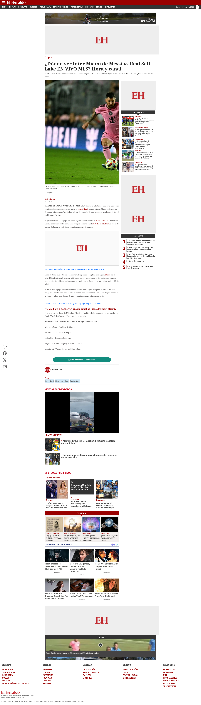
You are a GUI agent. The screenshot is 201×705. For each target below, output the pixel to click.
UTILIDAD (87, 665)
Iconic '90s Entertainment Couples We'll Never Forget (106, 566)
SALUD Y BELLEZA (91, 672)
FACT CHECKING (130, 675)
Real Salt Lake (102, 220)
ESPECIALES (48, 675)
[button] (5, 346)
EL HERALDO (169, 669)
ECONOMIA (7, 675)
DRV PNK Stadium (100, 223)
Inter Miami (83, 208)
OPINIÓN (47, 680)
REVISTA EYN (169, 683)
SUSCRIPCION (169, 686)
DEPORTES (47, 669)
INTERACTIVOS (129, 678)
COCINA (46, 672)
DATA (125, 672)
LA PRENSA (168, 672)
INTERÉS (47, 665)
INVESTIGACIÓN (130, 669)
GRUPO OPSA (169, 665)
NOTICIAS (6, 665)
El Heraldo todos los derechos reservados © (17, 695)
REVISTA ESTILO (170, 678)
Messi (108, 274)
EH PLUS (127, 665)
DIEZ (165, 675)
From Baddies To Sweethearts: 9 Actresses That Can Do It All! (56, 566)
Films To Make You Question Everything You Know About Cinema (56, 596)
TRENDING (47, 678)
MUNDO (6, 680)
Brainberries (57, 572)
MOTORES (87, 678)
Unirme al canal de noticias (83, 360)
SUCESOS (6, 678)
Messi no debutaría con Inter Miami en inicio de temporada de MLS (74, 269)
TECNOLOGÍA (89, 669)
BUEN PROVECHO (171, 680)
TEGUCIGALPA (8, 672)
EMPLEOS (87, 675)
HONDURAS (7, 669)
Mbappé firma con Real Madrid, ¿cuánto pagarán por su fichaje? (73, 303)
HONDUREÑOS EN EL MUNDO (16, 683)
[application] (82, 412)
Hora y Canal (49, 381)
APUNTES (47, 683)
